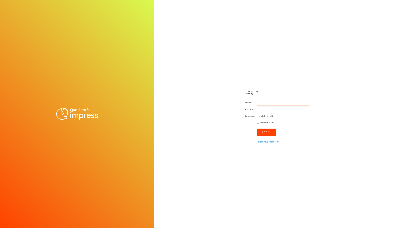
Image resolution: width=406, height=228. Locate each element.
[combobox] (283, 116)
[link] (268, 141)
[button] (266, 132)
